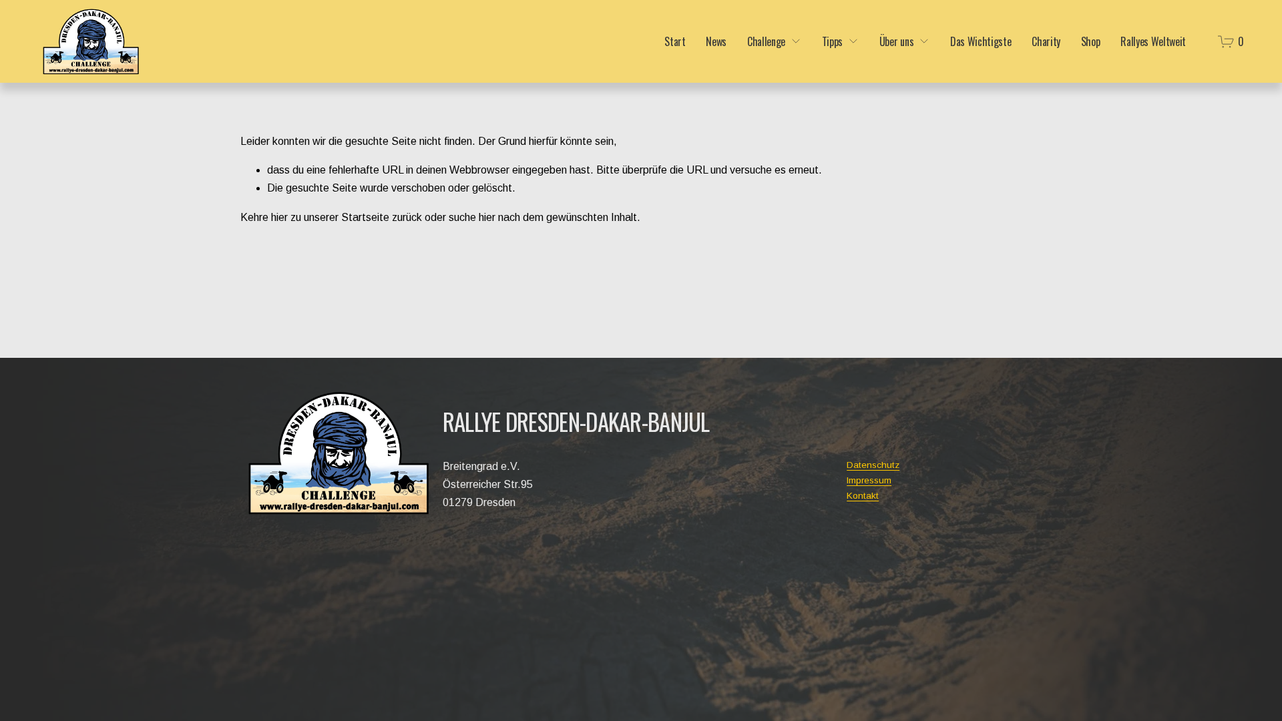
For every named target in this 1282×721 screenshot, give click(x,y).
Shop (1090, 41)
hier (279, 217)
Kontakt (863, 496)
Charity (1046, 41)
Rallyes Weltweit (1153, 41)
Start (674, 41)
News (716, 41)
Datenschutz (873, 465)
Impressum (869, 480)
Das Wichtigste (981, 41)
